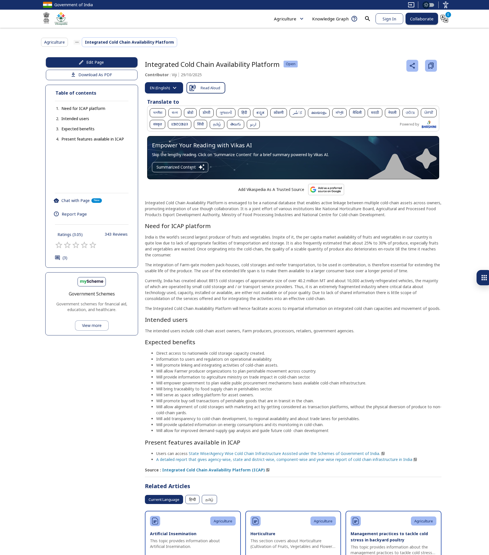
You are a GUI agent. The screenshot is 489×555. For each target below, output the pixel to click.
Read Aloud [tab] (210, 87)
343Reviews (116, 234)
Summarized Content (176, 167)
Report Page (74, 214)
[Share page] (412, 65)
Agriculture (285, 19)
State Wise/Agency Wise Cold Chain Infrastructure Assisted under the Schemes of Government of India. (284, 453)
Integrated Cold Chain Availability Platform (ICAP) (213, 470)
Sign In (389, 19)
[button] (78, 108)
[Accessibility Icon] (446, 5)
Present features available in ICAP (92, 139)
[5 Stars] (93, 245)
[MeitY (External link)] (46, 18)
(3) (65, 257)
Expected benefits (78, 128)
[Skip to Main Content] (411, 4)
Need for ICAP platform (83, 108)
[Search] (367, 18)
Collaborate (422, 19)
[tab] (164, 87)
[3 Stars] (76, 245)
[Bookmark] (431, 65)
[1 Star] (59, 245)
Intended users (75, 118)
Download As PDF (95, 74)
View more (92, 325)
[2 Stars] (67, 245)
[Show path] (77, 42)
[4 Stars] (84, 245)
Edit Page (95, 62)
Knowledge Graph (330, 19)
